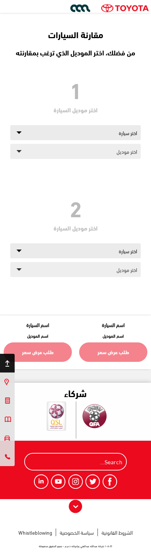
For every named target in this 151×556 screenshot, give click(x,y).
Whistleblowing (35, 532)
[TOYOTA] (125, 8)
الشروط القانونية (117, 532)
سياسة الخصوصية (77, 532)
